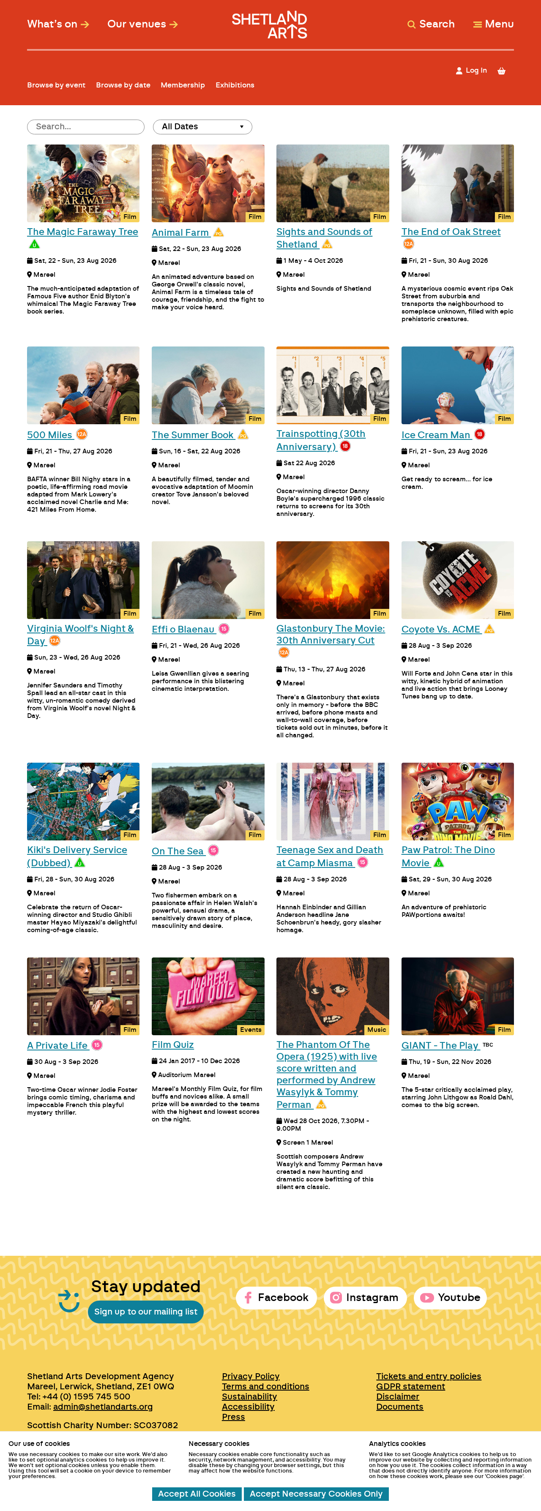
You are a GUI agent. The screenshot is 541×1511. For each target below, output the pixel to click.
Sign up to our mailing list (145, 1312)
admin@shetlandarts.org (103, 1407)
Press (233, 1417)
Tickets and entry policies (428, 1376)
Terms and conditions (265, 1387)
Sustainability (249, 1397)
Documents (400, 1407)
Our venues (136, 24)
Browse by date (123, 85)
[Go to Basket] (505, 70)
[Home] (271, 20)
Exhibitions (235, 85)
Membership (183, 85)
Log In (476, 70)
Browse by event (56, 85)
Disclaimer (397, 1397)
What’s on (52, 24)
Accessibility (248, 1407)
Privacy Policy (251, 1376)
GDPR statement (410, 1387)
